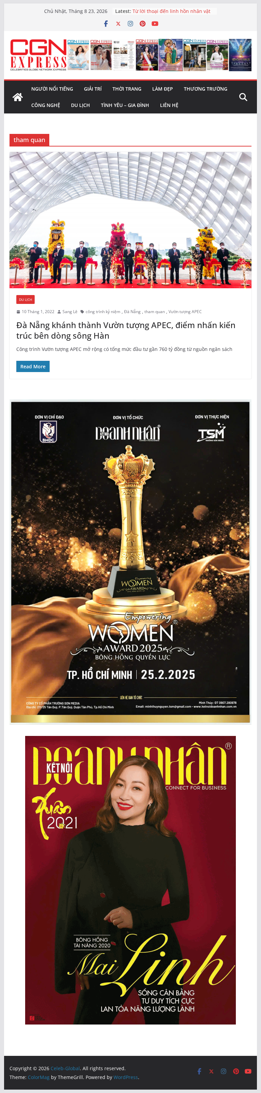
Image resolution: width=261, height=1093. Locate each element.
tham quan (154, 311)
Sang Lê (70, 311)
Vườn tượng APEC (185, 311)
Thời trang (126, 89)
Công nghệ (45, 105)
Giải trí (93, 89)
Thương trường (205, 89)
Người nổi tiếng (52, 89)
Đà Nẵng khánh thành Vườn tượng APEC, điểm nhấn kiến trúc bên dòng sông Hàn (126, 330)
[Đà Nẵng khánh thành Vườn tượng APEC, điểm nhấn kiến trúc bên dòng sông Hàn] (131, 220)
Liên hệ (169, 105)
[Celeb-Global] (18, 97)
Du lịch (80, 105)
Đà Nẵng (132, 311)
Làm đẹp (162, 89)
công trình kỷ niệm (103, 311)
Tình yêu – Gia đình (125, 105)
